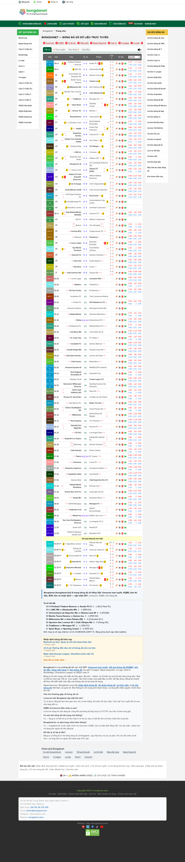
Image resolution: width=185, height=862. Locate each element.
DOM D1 (50, 555)
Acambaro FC (75, 296)
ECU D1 (50, 111)
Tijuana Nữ (93, 273)
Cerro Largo (76, 279)
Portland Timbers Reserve (74, 63)
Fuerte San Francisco (93, 128)
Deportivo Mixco (95, 498)
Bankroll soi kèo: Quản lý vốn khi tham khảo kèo (68, 642)
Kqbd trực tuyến (67, 766)
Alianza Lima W (95, 75)
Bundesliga (23, 55)
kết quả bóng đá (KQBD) (121, 667)
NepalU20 (93, 527)
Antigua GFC (94, 158)
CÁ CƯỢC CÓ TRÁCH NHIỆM (111, 775)
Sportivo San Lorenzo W (72, 93)
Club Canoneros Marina (98, 296)
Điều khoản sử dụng (107, 794)
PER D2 (50, 81)
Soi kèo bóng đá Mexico (157, 106)
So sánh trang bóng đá (52, 752)
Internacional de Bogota (95, 415)
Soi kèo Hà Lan (153, 134)
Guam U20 (77, 527)
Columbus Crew (75, 123)
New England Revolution (94, 122)
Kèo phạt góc (138, 766)
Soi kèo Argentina (154, 94)
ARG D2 (50, 140)
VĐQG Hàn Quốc (25, 106)
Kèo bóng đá (119, 24)
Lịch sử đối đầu (153, 151)
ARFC (50, 190)
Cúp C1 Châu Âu (25, 49)
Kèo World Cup (58, 769)
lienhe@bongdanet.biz (36, 810)
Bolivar (78, 225)
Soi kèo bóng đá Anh (155, 38)
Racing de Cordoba (77, 550)
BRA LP (50, 480)
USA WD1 (50, 349)
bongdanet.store (36, 817)
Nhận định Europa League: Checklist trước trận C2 (69, 654)
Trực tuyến (60, 49)
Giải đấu (86, 49)
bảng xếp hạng (59, 670)
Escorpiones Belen (96, 468)
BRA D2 (50, 152)
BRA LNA (50, 170)
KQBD (61, 43)
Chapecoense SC (96, 231)
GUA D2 (50, 184)
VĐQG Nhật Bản (25, 111)
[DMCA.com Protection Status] (92, 835)
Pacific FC (77, 302)
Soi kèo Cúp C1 (153, 55)
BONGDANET (150, 24)
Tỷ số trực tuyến (99, 766)
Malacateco (93, 362)
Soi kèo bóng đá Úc (155, 145)
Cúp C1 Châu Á (24, 94)
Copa (50, 225)
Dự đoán (138, 24)
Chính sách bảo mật (127, 794)
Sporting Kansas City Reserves (97, 385)
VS (85, 279)
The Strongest (94, 225)
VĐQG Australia (25, 122)
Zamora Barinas (95, 344)
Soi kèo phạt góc (154, 162)
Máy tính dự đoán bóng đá (156, 169)
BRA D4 (50, 69)
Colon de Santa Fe (96, 550)
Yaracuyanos (94, 117)
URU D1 (50, 278)
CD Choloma (94, 421)
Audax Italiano (95, 261)
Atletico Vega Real (96, 562)
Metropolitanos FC (96, 326)
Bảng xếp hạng (113, 752)
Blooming (77, 444)
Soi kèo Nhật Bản (154, 77)
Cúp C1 (114, 43)
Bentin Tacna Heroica (76, 81)
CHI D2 (50, 243)
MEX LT (50, 296)
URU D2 (50, 450)
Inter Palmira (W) (95, 87)
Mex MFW (50, 272)
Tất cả (47, 49)
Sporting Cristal (92, 105)
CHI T (50, 308)
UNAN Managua (74, 504)
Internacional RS (95, 320)
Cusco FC (93, 462)
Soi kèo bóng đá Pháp (156, 66)
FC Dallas (93, 338)
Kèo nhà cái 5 (83, 766)
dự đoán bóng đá (106, 685)
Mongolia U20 (94, 533)
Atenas (78, 579)
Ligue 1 (21, 72)
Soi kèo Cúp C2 (153, 61)
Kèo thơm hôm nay (155, 177)
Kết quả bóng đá (27, 32)
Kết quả (85, 24)
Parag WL (50, 93)
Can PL (49, 302)
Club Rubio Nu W (96, 332)
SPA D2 (49, 573)
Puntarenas (93, 291)
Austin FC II (93, 63)
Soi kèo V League (154, 72)
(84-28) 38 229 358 (39, 807)
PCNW (50, 75)
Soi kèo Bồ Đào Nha (155, 122)
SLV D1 (49, 128)
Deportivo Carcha (74, 208)
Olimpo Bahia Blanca (94, 579)
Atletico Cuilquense (97, 219)
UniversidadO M (75, 556)
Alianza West (76, 480)
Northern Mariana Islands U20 (74, 533)
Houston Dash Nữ (96, 350)
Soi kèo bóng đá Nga (155, 111)
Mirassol (78, 237)
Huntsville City (95, 373)
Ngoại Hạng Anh (25, 44)
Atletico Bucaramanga (94, 509)
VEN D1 (50, 99)
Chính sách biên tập (78, 794)
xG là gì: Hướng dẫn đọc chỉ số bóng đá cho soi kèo (70, 648)
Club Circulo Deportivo (98, 190)
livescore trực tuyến (98, 667)
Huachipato (93, 474)
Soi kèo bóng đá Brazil (156, 89)
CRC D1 (50, 290)
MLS (49, 122)
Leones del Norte (96, 356)
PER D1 (50, 105)
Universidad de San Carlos (97, 201)
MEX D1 (50, 456)
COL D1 (50, 213)
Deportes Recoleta (93, 243)
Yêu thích (73, 49)
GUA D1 (50, 158)
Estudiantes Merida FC (96, 438)
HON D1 (50, 146)
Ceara (91, 267)
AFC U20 (50, 527)
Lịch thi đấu (68, 24)
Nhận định (84, 43)
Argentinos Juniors (73, 544)
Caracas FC (94, 134)
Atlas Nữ (92, 391)
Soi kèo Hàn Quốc (154, 83)
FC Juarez (93, 456)
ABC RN (78, 69)
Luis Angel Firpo (95, 433)
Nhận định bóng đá (31, 24)
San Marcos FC (75, 403)
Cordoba (77, 573)
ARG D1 (50, 314)
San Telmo (93, 140)
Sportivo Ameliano (96, 255)
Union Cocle (76, 170)
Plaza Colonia (94, 450)
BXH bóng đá (100, 24)
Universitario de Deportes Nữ (75, 75)
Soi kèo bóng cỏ (153, 117)
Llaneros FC (94, 214)
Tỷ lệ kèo (72, 43)
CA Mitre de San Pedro (98, 397)
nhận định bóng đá (87, 685)
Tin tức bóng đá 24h (39, 769)
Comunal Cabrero (74, 308)
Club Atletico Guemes (94, 249)
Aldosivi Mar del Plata (95, 544)
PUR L (50, 492)
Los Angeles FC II (96, 521)
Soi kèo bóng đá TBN (155, 44)
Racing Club (94, 486)
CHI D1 (50, 261)
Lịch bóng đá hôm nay (119, 766)
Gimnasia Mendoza (97, 314)
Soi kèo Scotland (154, 139)
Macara (92, 111)
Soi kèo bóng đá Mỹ (155, 100)
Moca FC (92, 556)
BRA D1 (50, 231)
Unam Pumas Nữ (96, 409)
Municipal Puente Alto (97, 308)
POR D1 (50, 585)
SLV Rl (50, 177)
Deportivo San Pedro (75, 158)
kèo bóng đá (111, 595)
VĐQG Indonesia (25, 117)
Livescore (52, 24)
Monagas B (93, 568)
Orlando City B (75, 379)
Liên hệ (92, 794)
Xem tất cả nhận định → (55, 660)
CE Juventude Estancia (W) (98, 164)
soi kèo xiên (123, 685)
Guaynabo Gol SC (96, 492)
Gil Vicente (93, 585)
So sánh (52, 794)
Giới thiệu (62, 794)
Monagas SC (94, 99)
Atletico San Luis (95, 516)
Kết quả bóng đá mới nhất (92, 539)
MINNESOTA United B (98, 367)
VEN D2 (50, 116)
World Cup (22, 38)
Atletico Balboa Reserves (95, 177)
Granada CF (94, 573)
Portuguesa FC (75, 326)
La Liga (21, 61)
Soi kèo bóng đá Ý (154, 49)
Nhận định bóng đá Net (46, 766)
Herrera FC (93, 427)
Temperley (93, 285)
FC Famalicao (75, 585)
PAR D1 (50, 255)
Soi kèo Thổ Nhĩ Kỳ (155, 128)
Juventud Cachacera (97, 208)
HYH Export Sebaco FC (73, 195)
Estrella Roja (76, 146)
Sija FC (78, 219)
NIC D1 (50, 195)
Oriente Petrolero (96, 444)
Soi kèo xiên (152, 156)
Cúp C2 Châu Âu (25, 83)
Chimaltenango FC (73, 202)
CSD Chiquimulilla (96, 184)
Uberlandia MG (95, 69)
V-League (22, 77)
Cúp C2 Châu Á (24, 100)
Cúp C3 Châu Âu (25, 89)
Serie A (21, 66)
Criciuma (92, 152)
